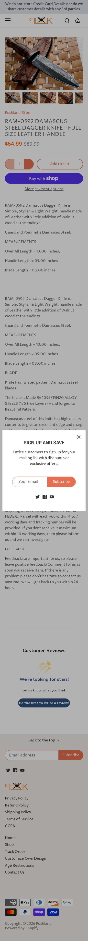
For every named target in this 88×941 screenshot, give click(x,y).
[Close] (78, 437)
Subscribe (61, 481)
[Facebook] (45, 496)
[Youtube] (52, 496)
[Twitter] (37, 496)
